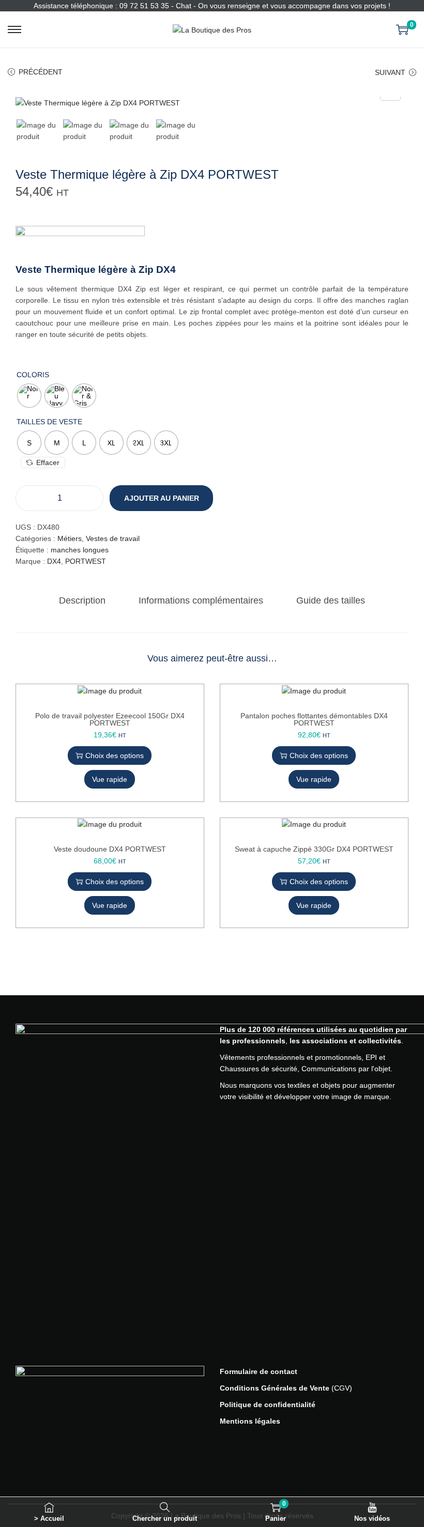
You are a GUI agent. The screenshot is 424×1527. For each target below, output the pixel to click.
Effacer (47, 462)
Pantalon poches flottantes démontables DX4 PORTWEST (314, 719)
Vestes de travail (113, 538)
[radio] (29, 395)
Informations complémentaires (201, 600)
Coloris (33, 375)
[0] (402, 29)
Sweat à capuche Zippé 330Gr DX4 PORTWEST (314, 849)
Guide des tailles (330, 600)
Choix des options (114, 755)
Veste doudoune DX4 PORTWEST (110, 849)
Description (82, 600)
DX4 (54, 561)
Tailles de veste (49, 422)
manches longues (80, 550)
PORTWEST (85, 561)
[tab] (82, 600)
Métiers (69, 538)
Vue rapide (109, 779)
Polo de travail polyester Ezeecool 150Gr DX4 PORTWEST (110, 719)
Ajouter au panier (161, 498)
